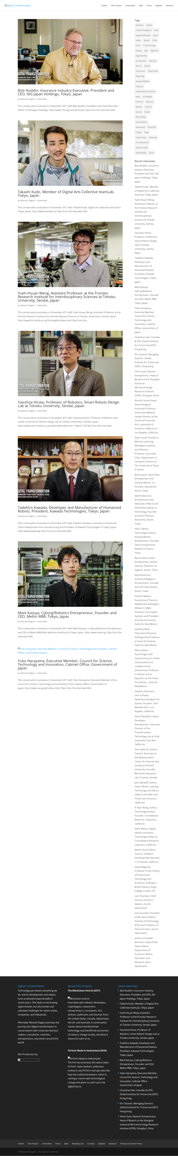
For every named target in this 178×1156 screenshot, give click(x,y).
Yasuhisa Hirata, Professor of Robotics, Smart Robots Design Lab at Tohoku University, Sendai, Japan (68, 404)
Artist (156, 30)
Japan (138, 96)
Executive (152, 61)
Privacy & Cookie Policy (131, 1143)
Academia (140, 25)
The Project (116, 6)
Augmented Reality (143, 35)
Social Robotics (141, 122)
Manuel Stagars (28, 99)
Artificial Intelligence (143, 30)
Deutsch (170, 6)
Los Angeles (147, 96)
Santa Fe (148, 107)
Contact (91, 1143)
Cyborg (138, 50)
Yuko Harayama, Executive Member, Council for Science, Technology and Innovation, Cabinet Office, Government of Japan (67, 664)
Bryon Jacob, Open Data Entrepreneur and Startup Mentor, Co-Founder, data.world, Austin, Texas (147, 482)
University (153, 137)
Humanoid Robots (142, 81)
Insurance (139, 86)
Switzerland (140, 127)
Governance (140, 71)
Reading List (78, 1143)
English (158, 6)
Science (139, 112)
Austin (155, 35)
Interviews (130, 6)
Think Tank (152, 127)
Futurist (139, 66)
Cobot (138, 45)
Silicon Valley (141, 117)
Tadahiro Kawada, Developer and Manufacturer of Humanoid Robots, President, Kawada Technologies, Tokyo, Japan (69, 509)
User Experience (142, 142)
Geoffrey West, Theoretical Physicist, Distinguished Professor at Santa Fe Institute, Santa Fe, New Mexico (147, 637)
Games (147, 66)
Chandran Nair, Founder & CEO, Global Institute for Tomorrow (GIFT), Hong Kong (139, 1094)
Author (138, 40)
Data (146, 50)
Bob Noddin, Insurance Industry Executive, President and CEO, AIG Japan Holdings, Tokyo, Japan (66, 92)
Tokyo (146, 132)
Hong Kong (140, 76)
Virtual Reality (141, 153)
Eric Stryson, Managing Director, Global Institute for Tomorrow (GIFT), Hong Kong (139, 1107)
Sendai (147, 112)
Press (149, 6)
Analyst (149, 25)
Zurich (151, 153)
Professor (139, 101)
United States (141, 137)
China (154, 40)
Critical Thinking (149, 45)
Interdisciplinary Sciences (145, 91)
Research (149, 101)
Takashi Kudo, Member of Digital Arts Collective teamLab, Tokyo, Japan (66, 193)
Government (153, 71)
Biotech (147, 40)
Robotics (139, 107)
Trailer (104, 6)
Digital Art (154, 50)
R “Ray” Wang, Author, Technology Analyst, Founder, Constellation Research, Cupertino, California (147, 815)
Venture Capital (142, 147)
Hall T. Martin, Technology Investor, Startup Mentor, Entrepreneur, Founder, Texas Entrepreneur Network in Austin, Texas (147, 540)
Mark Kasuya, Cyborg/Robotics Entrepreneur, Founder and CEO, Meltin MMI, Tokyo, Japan (67, 614)
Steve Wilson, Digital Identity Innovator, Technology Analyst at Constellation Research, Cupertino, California (147, 836)
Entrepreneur (141, 61)
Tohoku (138, 132)
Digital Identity (141, 56)
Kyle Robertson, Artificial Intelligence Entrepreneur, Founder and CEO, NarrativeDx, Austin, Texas (147, 583)
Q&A (141, 6)
